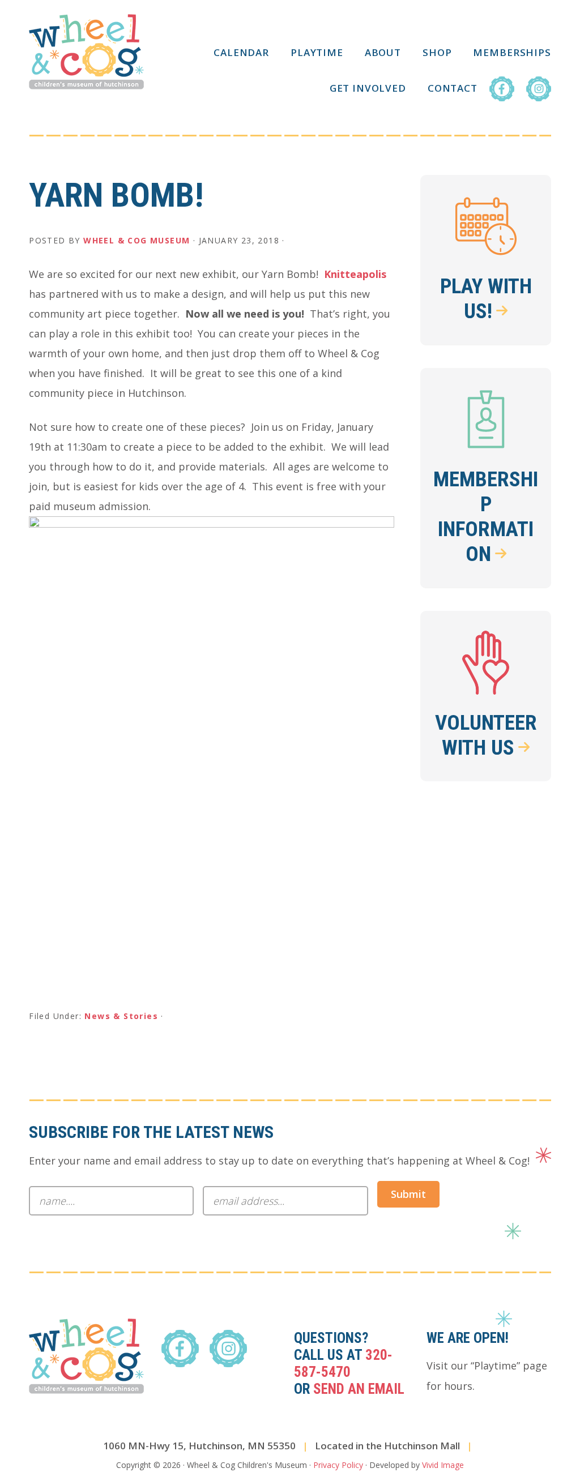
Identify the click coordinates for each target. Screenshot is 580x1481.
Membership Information (485, 516)
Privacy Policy (338, 1464)
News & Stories (121, 1016)
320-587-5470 (343, 1363)
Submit (408, 1194)
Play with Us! (486, 298)
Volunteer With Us (486, 735)
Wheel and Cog (86, 51)
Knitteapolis (355, 274)
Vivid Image (443, 1464)
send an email (358, 1389)
